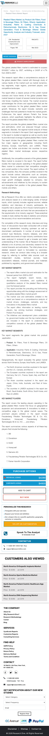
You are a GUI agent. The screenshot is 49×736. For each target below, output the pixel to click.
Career (6, 620)
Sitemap (24, 729)
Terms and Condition (11, 657)
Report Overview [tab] (9, 56)
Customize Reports (11, 634)
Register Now (24, 714)
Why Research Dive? (11, 614)
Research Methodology (12, 617)
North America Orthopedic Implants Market (22, 566)
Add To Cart (24, 490)
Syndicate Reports (11, 631)
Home (6, 11)
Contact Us (36, 729)
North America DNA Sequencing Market (21, 595)
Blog (5, 622)
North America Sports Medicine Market (20, 575)
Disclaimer (12, 729)
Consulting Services (11, 637)
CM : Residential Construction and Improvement (14, 42)
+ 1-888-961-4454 (13, 546)
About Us (7, 612)
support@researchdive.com (16, 549)
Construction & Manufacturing (33, 11)
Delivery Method (10, 654)
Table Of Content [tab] (24, 56)
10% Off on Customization (24, 524)
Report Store (15, 11)
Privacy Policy (9, 649)
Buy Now (24, 497)
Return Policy (9, 651)
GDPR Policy (8, 646)
